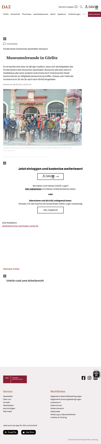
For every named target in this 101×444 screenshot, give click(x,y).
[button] (6, 7)
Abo (94, 14)
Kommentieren (12, 44)
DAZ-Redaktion (9, 222)
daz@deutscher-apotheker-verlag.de (20, 226)
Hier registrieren (33, 189)
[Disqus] (50, 326)
